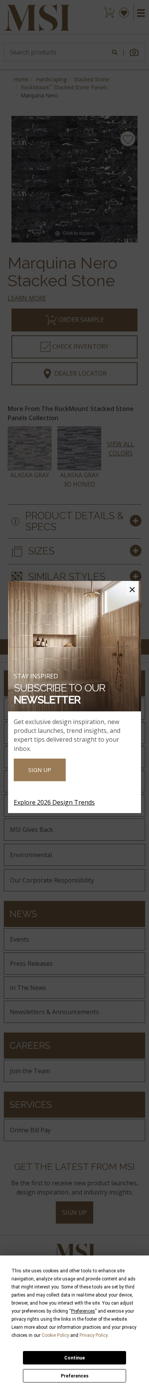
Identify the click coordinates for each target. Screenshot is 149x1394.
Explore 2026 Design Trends (54, 802)
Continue (74, 1358)
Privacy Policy (93, 1335)
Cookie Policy (55, 1335)
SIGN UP (39, 770)
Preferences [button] (83, 1311)
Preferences (75, 1376)
